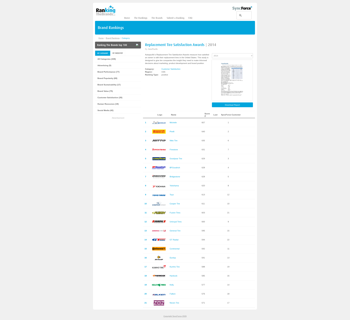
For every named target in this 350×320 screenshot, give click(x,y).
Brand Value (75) (105, 91)
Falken (173, 294)
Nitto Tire (173, 140)
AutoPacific (153, 49)
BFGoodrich (175, 167)
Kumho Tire (175, 267)
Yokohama (174, 186)
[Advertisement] (118, 139)
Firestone (174, 149)
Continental (175, 249)
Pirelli (172, 131)
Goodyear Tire (176, 158)
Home (127, 18)
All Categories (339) (106, 59)
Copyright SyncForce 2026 (175, 316)
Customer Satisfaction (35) (109, 97)
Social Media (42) (105, 110)
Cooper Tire (175, 204)
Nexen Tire (174, 303)
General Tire (175, 231)
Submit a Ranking (175, 18)
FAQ (190, 18)
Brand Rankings (113, 38)
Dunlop (173, 258)
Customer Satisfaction (170, 69)
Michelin (173, 122)
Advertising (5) (104, 65)
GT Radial (174, 240)
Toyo (172, 195)
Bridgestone (175, 177)
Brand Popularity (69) (107, 78)
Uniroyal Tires (176, 222)
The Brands (157, 18)
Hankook (173, 276)
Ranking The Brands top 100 (112, 45)
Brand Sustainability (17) (109, 85)
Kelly (172, 285)
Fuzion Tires (175, 213)
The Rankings (140, 18)
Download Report (232, 105)
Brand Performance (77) (108, 72)
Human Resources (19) (108, 104)
